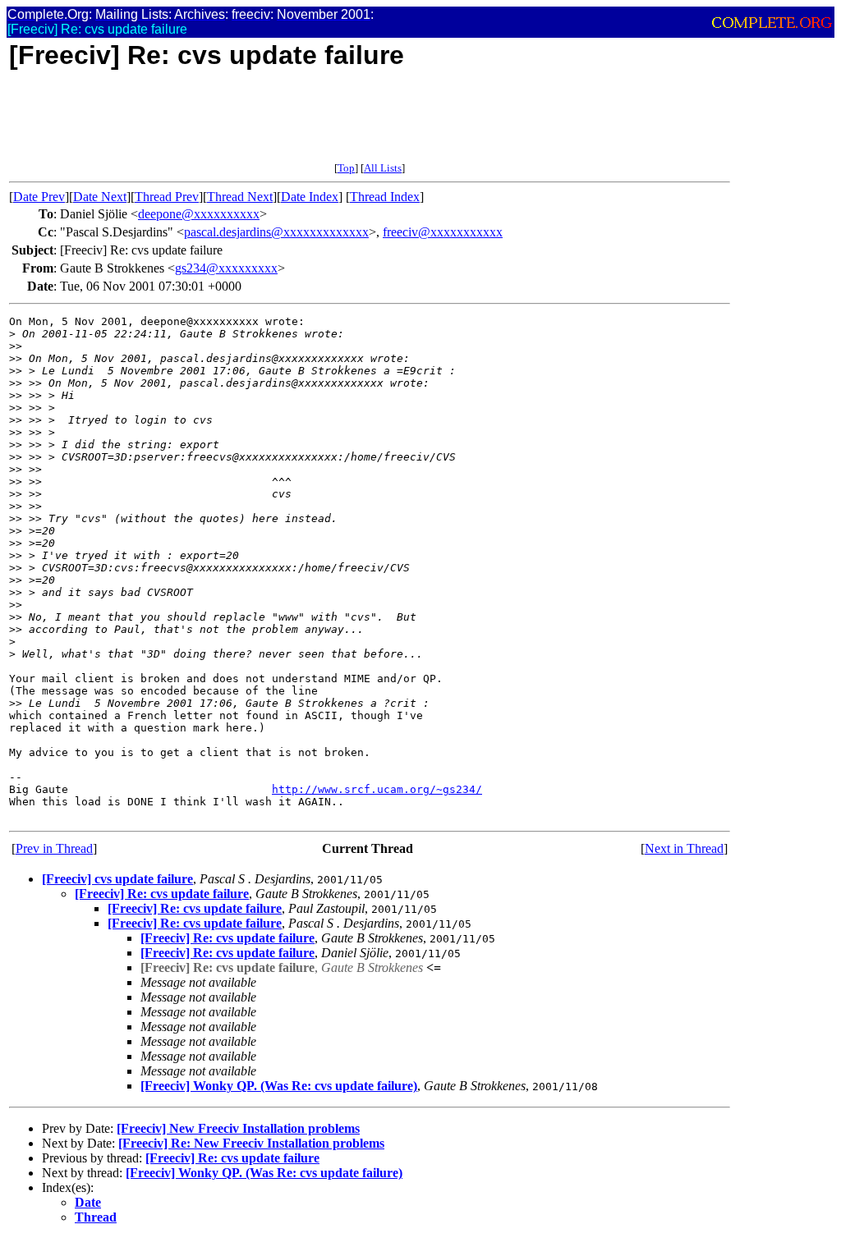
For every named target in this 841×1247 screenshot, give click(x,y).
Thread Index (385, 197)
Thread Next (240, 197)
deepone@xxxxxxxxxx (199, 214)
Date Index (309, 197)
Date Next (99, 197)
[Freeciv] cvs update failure (117, 879)
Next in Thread (684, 848)
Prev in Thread (54, 848)
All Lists (383, 168)
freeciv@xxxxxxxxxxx (443, 232)
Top (346, 168)
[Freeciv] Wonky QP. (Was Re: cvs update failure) (278, 1086)
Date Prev (39, 197)
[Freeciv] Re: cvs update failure (162, 894)
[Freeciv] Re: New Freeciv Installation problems (251, 1143)
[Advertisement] (308, 125)
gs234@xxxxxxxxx (226, 268)
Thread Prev (167, 197)
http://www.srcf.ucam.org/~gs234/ (377, 789)
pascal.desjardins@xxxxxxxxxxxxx (276, 232)
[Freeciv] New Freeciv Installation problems (238, 1128)
